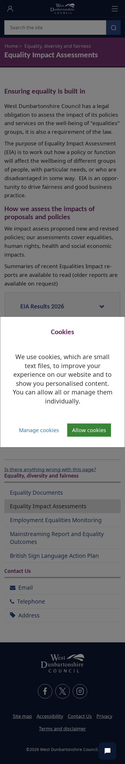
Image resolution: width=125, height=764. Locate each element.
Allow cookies (89, 430)
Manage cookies (39, 430)
